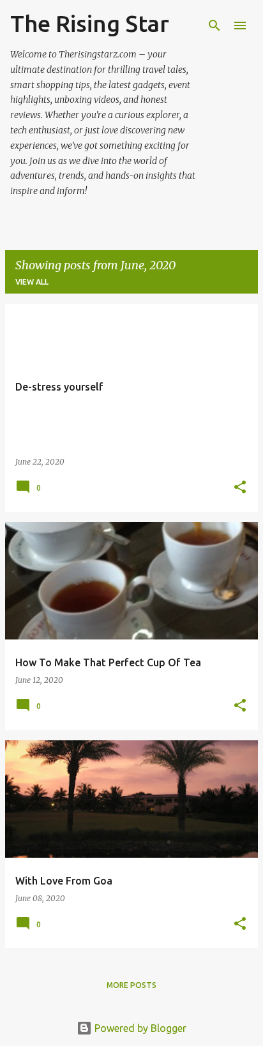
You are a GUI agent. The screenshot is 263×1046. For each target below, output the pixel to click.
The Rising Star (89, 23)
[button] (240, 488)
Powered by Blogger (139, 1028)
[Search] (214, 25)
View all (32, 282)
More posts (131, 985)
